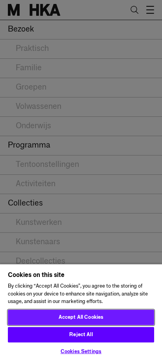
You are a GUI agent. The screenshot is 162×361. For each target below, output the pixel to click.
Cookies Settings (81, 351)
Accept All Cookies (81, 317)
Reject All (80, 334)
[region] (81, 312)
